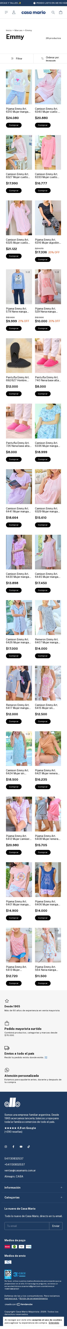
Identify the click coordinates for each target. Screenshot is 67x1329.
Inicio (9, 30)
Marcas (19, 30)
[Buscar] (53, 12)
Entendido (54, 1323)
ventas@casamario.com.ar (20, 1170)
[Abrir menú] (6, 12)
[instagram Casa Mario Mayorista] (5, 1146)
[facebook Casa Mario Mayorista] (13, 1146)
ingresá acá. (11, 1298)
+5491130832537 (11, 1289)
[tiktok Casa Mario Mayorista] (28, 1146)
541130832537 (13, 1158)
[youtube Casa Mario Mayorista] (21, 1146)
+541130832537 (14, 1164)
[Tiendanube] (18, 1305)
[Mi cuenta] (14, 12)
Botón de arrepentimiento (34, 1298)
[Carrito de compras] (61, 12)
